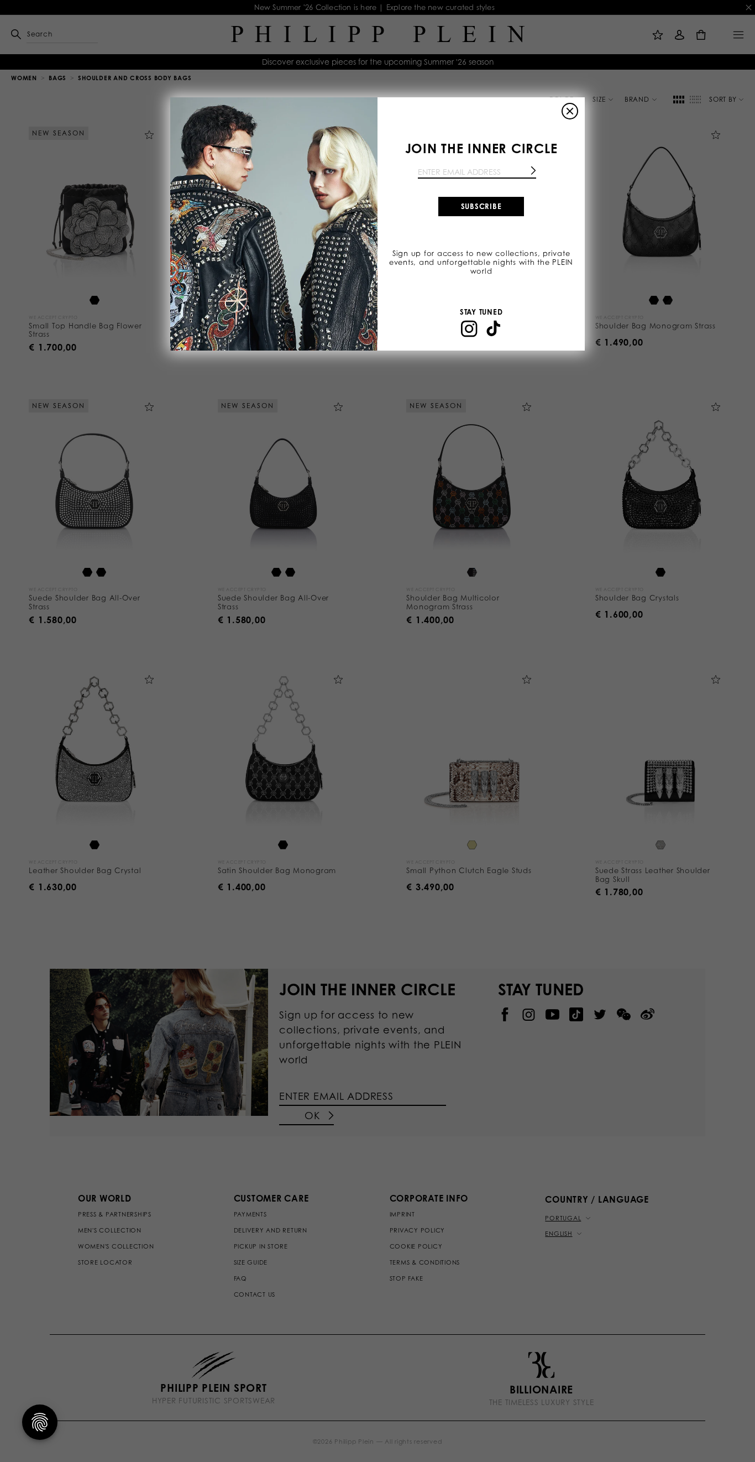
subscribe (481, 206)
